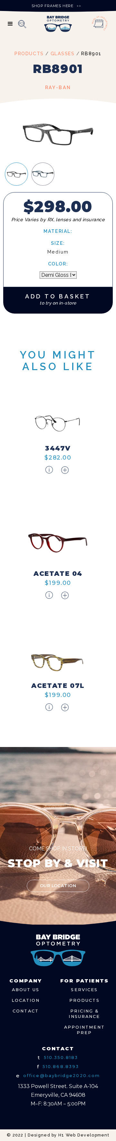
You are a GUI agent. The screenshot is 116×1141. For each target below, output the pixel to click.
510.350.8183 (61, 1057)
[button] (10, 24)
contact (26, 1011)
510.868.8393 (61, 1066)
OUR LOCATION (58, 885)
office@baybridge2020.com (61, 1075)
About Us (25, 989)
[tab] (16, 174)
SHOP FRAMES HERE (52, 6)
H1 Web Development (83, 1135)
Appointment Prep (84, 1030)
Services (84, 989)
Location (26, 1000)
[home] (58, 24)
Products (84, 1000)
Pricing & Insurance (84, 1014)
